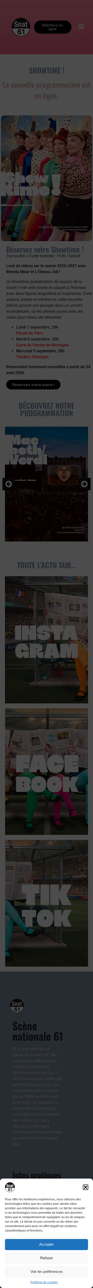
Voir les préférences (47, 1271)
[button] (85, 1187)
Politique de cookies (44, 1282)
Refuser (46, 1258)
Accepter (46, 1244)
